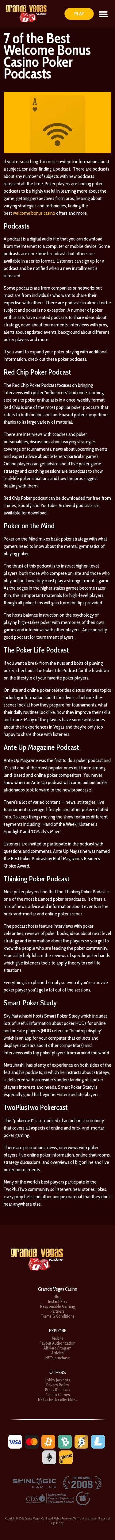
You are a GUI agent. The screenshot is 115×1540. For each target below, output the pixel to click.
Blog (57, 1296)
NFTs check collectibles (57, 1399)
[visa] (15, 1441)
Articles (57, 1353)
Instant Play (57, 1301)
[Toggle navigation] (103, 13)
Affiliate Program (57, 1348)
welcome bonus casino (34, 213)
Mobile (57, 1338)
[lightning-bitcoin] (81, 1441)
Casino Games (57, 1394)
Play (79, 14)
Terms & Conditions (58, 1316)
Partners (57, 1311)
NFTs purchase (57, 1358)
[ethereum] (49, 1457)
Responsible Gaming (57, 1306)
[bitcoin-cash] (65, 1441)
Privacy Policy (57, 1385)
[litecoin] (98, 1441)
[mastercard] (32, 1441)
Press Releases (57, 1389)
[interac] (66, 1457)
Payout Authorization (57, 1343)
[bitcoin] (48, 1441)
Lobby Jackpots (57, 1380)
